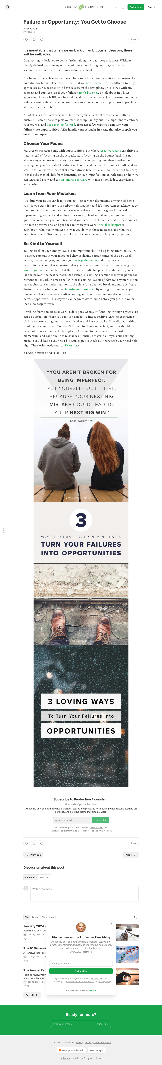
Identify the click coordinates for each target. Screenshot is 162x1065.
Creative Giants (110, 150)
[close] (111, 923)
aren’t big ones (88, 92)
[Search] (116, 7)
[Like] (26, 39)
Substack (65, 1058)
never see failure (96, 83)
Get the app (96, 1050)
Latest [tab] (35, 917)
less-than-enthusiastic (79, 289)
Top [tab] (27, 917)
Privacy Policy (105, 981)
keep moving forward (61, 124)
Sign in (152, 7)
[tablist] (37, 877)
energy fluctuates (86, 260)
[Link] (19, 45)
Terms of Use (96, 978)
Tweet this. (71, 345)
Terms (88, 1042)
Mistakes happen (109, 225)
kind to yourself (34, 270)
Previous (35, 854)
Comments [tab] (31, 877)
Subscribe (136, 7)
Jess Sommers (30, 29)
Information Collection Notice (80, 981)
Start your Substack (73, 1050)
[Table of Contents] (3, 532)
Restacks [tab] (44, 877)
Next (129, 854)
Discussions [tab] (48, 917)
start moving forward (73, 179)
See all (30, 995)
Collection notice (102, 1042)
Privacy (79, 1042)
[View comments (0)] (34, 39)
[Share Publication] (123, 7)
